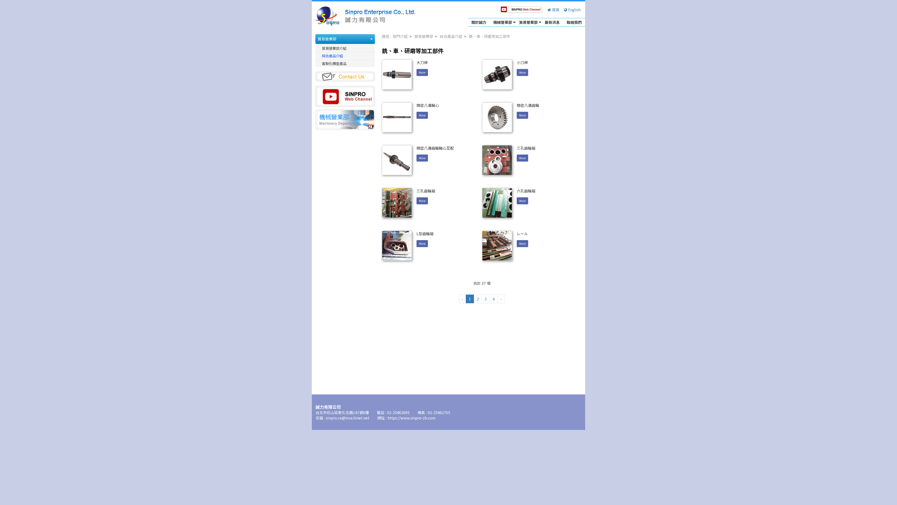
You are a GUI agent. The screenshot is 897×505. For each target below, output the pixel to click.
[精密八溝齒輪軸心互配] (397, 160)
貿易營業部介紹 (334, 48)
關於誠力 (478, 22)
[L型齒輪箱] (397, 245)
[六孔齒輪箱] (497, 203)
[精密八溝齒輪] (497, 117)
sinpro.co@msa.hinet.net (348, 418)
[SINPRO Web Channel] (345, 95)
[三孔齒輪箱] (497, 160)
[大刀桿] (397, 74)
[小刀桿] (497, 74)
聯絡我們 (574, 22)
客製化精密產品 (334, 63)
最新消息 (552, 22)
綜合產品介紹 (332, 55)
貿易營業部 (528, 22)
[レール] (497, 245)
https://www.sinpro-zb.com (412, 418)
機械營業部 (502, 22)
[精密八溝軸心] (397, 117)
